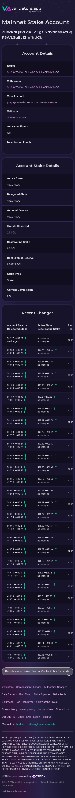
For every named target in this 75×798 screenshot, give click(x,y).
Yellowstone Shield (47, 702)
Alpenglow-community (42, 724)
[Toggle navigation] (70, 9)
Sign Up (47, 716)
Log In (36, 716)
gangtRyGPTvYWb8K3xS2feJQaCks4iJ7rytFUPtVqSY (32, 102)
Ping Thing (25, 694)
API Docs (18, 716)
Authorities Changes (55, 687)
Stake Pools (59, 694)
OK (68, 675)
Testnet (20, 724)
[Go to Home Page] (21, 8)
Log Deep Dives (24, 702)
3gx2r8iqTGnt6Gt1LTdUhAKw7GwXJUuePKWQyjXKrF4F (33, 72)
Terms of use (46, 709)
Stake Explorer (42, 694)
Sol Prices (7, 702)
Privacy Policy (28, 709)
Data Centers (9, 694)
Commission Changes (29, 687)
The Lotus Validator (16, 117)
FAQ (28, 716)
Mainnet (7, 724)
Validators (8, 687)
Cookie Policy (49, 671)
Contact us (62, 709)
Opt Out (6, 716)
